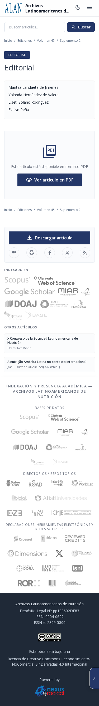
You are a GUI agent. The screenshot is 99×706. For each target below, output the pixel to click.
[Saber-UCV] (13, 483)
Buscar (81, 27)
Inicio (8, 40)
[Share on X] (67, 252)
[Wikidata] (52, 583)
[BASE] (36, 315)
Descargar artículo (49, 238)
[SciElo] (85, 292)
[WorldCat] (82, 483)
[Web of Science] (55, 280)
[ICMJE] (71, 513)
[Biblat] (19, 498)
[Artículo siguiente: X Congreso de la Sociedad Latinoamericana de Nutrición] (94, 678)
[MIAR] (68, 292)
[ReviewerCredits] (75, 538)
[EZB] (14, 513)
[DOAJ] (20, 304)
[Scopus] (17, 280)
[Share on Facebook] (49, 252)
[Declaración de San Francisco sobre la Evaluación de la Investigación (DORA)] (25, 568)
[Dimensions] (27, 553)
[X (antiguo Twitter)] (59, 553)
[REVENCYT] (13, 315)
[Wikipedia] (81, 553)
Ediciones (24, 40)
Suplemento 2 (70, 40)
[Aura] (37, 513)
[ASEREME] (73, 583)
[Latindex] (57, 483)
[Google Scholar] (29, 292)
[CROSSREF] (23, 538)
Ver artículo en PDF (49, 180)
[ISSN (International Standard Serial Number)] (53, 568)
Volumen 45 (46, 40)
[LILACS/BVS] (54, 304)
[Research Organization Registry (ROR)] (29, 583)
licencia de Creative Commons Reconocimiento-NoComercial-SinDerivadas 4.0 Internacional (49, 661)
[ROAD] (35, 483)
